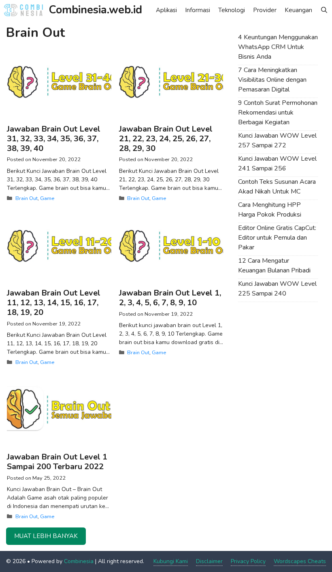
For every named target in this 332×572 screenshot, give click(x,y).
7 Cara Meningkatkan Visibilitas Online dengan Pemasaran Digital (272, 80)
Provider (265, 10)
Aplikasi (166, 10)
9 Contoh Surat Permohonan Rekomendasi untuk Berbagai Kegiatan (277, 112)
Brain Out (26, 198)
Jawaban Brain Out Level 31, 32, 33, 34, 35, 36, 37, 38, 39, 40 (53, 138)
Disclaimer (209, 561)
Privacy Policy (248, 561)
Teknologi (231, 10)
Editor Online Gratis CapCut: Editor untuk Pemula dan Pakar (277, 237)
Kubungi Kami (170, 561)
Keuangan (298, 10)
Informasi (197, 10)
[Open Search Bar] (324, 10)
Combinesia (79, 561)
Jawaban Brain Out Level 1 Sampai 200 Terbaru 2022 (57, 461)
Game (47, 198)
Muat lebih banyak (46, 536)
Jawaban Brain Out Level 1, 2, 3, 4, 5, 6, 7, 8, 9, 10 (170, 297)
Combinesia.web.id (95, 9)
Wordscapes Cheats (300, 561)
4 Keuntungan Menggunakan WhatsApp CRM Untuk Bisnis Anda (278, 47)
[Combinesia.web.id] (25, 10)
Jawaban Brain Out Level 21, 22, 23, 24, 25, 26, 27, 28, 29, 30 (166, 138)
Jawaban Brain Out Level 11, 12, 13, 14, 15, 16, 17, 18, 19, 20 (53, 302)
